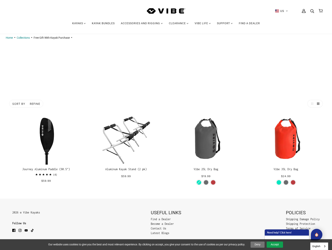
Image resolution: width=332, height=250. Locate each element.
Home (9, 37)
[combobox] (319, 246)
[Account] (304, 11)
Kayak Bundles (103, 23)
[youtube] (26, 230)
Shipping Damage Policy (303, 219)
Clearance (178, 23)
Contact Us (158, 228)
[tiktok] (32, 230)
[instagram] (20, 230)
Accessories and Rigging (141, 23)
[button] (282, 11)
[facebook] (14, 230)
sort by (18, 103)
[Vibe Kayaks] (166, 11)
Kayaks (78, 23)
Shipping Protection (300, 223)
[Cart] (321, 11)
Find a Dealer (249, 23)
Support (224, 23)
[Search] (312, 11)
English (316, 246)
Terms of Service (298, 228)
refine (35, 103)
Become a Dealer (162, 223)
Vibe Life (202, 23)
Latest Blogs (160, 233)
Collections (23, 37)
